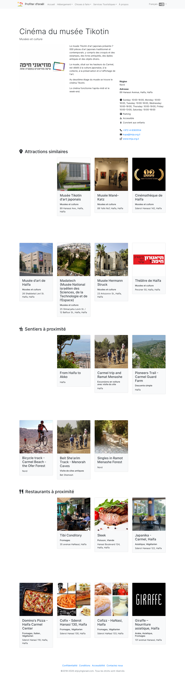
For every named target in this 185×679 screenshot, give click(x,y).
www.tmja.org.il (131, 138)
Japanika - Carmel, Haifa (145, 537)
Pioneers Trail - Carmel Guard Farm (146, 377)
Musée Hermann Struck (110, 282)
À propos (123, 4)
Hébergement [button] (64, 4)
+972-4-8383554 (132, 130)
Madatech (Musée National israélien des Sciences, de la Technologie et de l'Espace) (73, 290)
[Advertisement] (92, 19)
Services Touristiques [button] (104, 4)
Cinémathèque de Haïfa (148, 197)
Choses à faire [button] (82, 4)
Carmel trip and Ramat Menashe (109, 375)
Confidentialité (69, 665)
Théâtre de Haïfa (148, 281)
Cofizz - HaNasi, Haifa (110, 622)
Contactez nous (115, 665)
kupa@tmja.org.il (131, 134)
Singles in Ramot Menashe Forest (110, 460)
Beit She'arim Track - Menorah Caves (72, 462)
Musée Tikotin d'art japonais (71, 197)
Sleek (101, 535)
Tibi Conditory (71, 535)
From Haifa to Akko (70, 375)
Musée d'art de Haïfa (33, 282)
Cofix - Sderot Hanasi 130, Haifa (73, 622)
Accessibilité (98, 665)
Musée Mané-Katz (108, 197)
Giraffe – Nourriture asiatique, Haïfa (147, 624)
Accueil (51, 4)
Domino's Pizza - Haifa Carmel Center (35, 624)
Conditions (84, 665)
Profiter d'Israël (34, 4)
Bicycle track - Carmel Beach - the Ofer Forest (34, 462)
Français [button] (154, 4)
